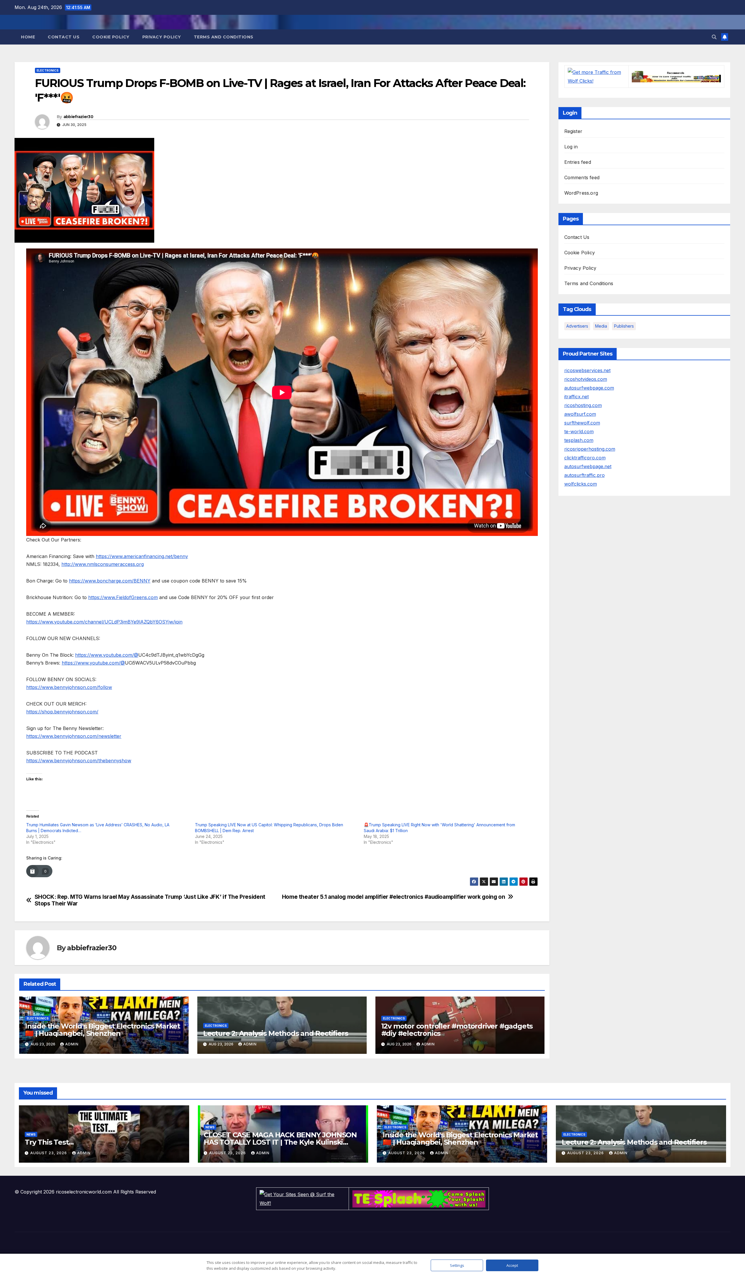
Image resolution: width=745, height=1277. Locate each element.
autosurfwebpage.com (589, 388)
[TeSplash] (418, 1198)
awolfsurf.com (580, 414)
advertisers (577, 326)
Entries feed (577, 162)
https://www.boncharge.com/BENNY (109, 581)
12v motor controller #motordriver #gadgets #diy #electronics (457, 1030)
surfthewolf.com (582, 423)
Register (573, 131)
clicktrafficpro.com (585, 458)
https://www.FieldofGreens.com (123, 597)
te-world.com (579, 431)
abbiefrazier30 (78, 116)
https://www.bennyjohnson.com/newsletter (73, 736)
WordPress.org (581, 193)
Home (28, 37)
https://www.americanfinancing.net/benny (142, 556)
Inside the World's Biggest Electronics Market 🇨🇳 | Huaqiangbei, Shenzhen (102, 1030)
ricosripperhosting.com (589, 449)
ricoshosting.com (583, 405)
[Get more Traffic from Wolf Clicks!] (596, 76)
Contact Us (63, 37)
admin (72, 1044)
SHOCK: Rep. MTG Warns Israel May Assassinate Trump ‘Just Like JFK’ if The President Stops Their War (150, 900)
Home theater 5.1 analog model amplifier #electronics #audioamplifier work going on (393, 897)
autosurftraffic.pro (584, 475)
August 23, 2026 (49, 1153)
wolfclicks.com (580, 484)
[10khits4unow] (676, 76)
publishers (624, 326)
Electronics (47, 70)
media (601, 326)
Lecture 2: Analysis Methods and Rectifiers (275, 1033)
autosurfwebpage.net (587, 466)
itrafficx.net (576, 396)
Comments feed (582, 177)
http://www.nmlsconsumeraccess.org (102, 564)
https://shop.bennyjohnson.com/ (62, 712)
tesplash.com (578, 440)
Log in (571, 147)
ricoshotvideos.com (585, 379)
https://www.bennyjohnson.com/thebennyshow (78, 760)
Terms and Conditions (223, 37)
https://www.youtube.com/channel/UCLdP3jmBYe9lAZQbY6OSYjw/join (104, 622)
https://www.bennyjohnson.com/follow (69, 687)
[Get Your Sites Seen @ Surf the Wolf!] (302, 1198)
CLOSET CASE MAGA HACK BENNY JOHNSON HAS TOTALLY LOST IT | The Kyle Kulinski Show (280, 1142)
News (31, 1134)
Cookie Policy (111, 37)
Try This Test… (49, 1142)
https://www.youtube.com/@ (106, 655)
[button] (714, 37)
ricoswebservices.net (587, 370)
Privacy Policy (161, 37)
